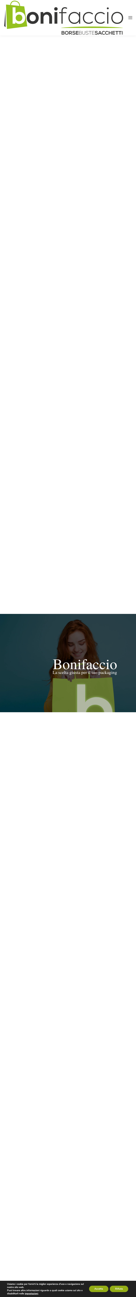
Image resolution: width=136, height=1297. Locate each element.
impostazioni (31, 1293)
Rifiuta (119, 1288)
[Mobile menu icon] (130, 18)
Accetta (98, 1288)
